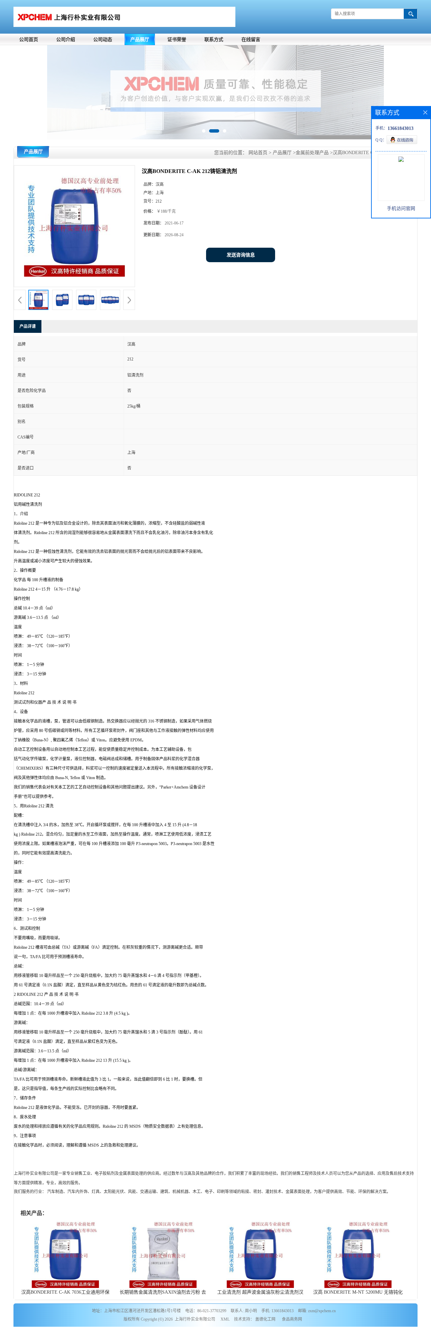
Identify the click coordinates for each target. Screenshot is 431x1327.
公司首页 (28, 39)
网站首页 (257, 152)
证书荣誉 (176, 39)
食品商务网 (292, 1319)
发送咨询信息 (241, 254)
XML (225, 1319)
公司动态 (102, 39)
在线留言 (250, 39)
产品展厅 (139, 39)
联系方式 (213, 39)
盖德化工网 (265, 1319)
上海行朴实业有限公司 (195, 1319)
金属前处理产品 (312, 152)
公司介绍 (65, 39)
